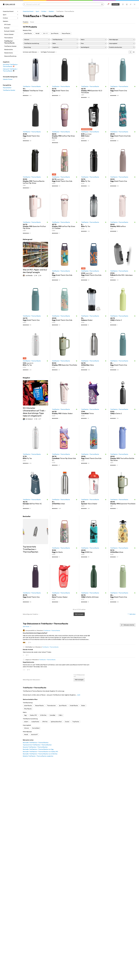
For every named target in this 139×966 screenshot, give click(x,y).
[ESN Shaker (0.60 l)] (93, 123)
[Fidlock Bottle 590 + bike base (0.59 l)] (122, 261)
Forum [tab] (32, 22)
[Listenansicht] (133, 52)
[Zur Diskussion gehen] (79, 636)
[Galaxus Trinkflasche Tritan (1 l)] (35, 77)
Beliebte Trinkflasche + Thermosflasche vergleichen (38, 756)
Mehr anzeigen (79, 614)
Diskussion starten (128, 625)
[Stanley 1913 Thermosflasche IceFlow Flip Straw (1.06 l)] (35, 168)
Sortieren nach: (27, 52)
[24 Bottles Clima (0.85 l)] (93, 352)
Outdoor (5, 18)
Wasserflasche (66, 33)
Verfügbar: (44, 52)
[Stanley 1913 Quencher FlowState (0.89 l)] (64, 352)
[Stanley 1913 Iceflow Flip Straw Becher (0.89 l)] (64, 123)
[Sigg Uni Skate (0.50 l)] (64, 538)
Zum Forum (26, 626)
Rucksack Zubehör (9, 31)
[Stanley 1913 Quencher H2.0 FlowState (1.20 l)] (93, 77)
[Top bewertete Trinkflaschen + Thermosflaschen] (35, 534)
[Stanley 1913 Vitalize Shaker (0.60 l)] (64, 400)
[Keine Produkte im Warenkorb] (134, 4)
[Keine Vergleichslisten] (126, 4)
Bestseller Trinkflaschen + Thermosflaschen (35, 742)
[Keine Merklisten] (130, 4)
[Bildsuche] (102, 4)
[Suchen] (24, 4)
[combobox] (35, 52)
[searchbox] (120, 47)
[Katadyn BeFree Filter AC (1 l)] (35, 490)
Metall (37, 33)
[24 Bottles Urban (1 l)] (64, 490)
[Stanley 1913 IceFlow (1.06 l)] (122, 213)
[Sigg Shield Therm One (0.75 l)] (122, 352)
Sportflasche (54, 33)
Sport (4, 15)
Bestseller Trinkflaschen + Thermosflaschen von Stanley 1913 (40, 751)
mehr (78, 695)
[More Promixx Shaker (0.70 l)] (64, 584)
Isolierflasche (28, 33)
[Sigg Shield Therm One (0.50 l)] (35, 307)
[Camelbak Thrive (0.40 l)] (93, 400)
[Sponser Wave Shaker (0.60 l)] (93, 490)
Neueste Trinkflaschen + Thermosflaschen (35, 747)
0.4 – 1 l (45, 33)
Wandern (5, 21)
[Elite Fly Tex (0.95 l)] (35, 445)
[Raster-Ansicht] (130, 52)
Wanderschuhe (8, 49)
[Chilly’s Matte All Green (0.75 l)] (93, 584)
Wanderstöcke (8, 53)
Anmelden (115, 4)
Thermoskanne (8, 38)
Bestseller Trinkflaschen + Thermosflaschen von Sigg (38, 749)
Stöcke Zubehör (9, 34)
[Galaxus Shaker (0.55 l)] (93, 307)
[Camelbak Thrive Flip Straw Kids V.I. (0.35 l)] (64, 445)
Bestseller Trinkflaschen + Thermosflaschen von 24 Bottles (40, 754)
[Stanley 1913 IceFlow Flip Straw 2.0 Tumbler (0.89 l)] (64, 213)
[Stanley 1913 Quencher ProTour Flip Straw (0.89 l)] (35, 213)
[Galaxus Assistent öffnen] (123, 4)
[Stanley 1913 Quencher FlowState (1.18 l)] (122, 490)
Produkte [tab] (25, 22)
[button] (47, 86)
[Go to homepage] (9, 4)
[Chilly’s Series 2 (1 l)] (122, 400)
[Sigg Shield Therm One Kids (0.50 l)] (122, 123)
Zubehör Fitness (7, 79)
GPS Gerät (7, 24)
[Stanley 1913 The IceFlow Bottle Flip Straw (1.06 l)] (122, 445)
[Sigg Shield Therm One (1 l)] (64, 77)
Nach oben (132, 614)
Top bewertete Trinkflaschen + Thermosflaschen (37, 745)
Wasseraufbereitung (10, 56)
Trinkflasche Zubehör (10, 46)
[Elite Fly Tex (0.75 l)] (93, 168)
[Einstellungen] (108, 4)
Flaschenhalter (7, 88)
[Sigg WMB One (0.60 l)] (93, 538)
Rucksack (6, 28)
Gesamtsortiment (8, 11)
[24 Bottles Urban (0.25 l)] (122, 538)
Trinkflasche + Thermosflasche (9, 42)
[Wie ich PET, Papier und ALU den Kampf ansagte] (35, 257)
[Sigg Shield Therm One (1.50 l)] (35, 123)
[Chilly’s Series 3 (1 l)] (122, 307)
